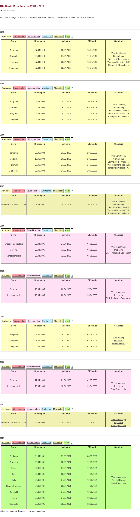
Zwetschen (47, 36)
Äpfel (67, 36)
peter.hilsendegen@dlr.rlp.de (12, 511)
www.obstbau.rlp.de (36, 511)
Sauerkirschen (33, 36)
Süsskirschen (19, 36)
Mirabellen (58, 36)
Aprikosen (6, 191)
